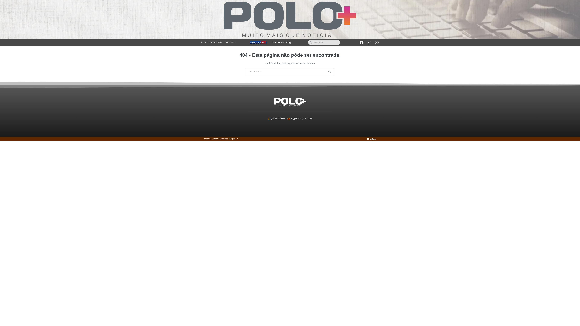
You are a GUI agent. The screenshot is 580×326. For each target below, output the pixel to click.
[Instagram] (369, 42)
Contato (230, 42)
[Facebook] (362, 42)
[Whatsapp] (377, 42)
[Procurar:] (290, 71)
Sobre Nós (216, 42)
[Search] (329, 71)
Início (204, 42)
